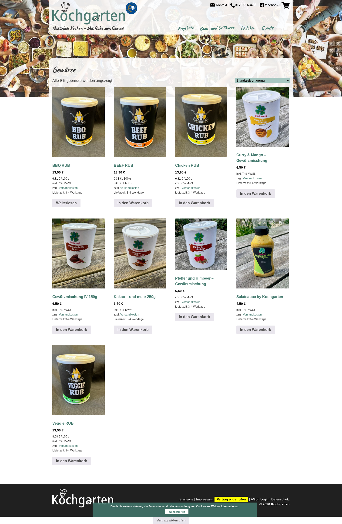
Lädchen (247, 28)
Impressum (204, 499)
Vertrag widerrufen (231, 499)
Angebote (185, 28)
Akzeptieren (177, 512)
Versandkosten (68, 188)
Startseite (186, 499)
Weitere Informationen (224, 506)
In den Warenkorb (133, 203)
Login (264, 499)
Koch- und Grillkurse (217, 28)
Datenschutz (280, 499)
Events (267, 28)
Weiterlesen (66, 203)
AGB (254, 499)
